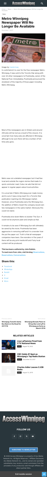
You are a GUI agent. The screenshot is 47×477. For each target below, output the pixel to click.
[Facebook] (14, 436)
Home (3, 9)
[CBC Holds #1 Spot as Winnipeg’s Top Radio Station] (8, 358)
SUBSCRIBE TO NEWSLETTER (23, 450)
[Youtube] (32, 436)
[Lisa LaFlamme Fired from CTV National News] (8, 345)
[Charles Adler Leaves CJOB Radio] (8, 371)
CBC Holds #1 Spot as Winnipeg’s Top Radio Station (31, 355)
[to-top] (44, 473)
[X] (26, 436)
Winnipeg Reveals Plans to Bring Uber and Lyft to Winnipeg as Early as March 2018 (35, 325)
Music (19, 359)
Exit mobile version (23, 474)
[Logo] (23, 423)
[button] (5, 3)
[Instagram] (20, 436)
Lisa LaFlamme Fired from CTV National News (29, 342)
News (9, 9)
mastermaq (13, 67)
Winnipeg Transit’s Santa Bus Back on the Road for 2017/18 (11, 324)
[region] (23, 107)
